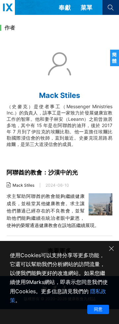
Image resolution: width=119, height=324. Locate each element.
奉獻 (65, 7)
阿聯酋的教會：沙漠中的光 (42, 172)
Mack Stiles (23, 185)
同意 (98, 309)
